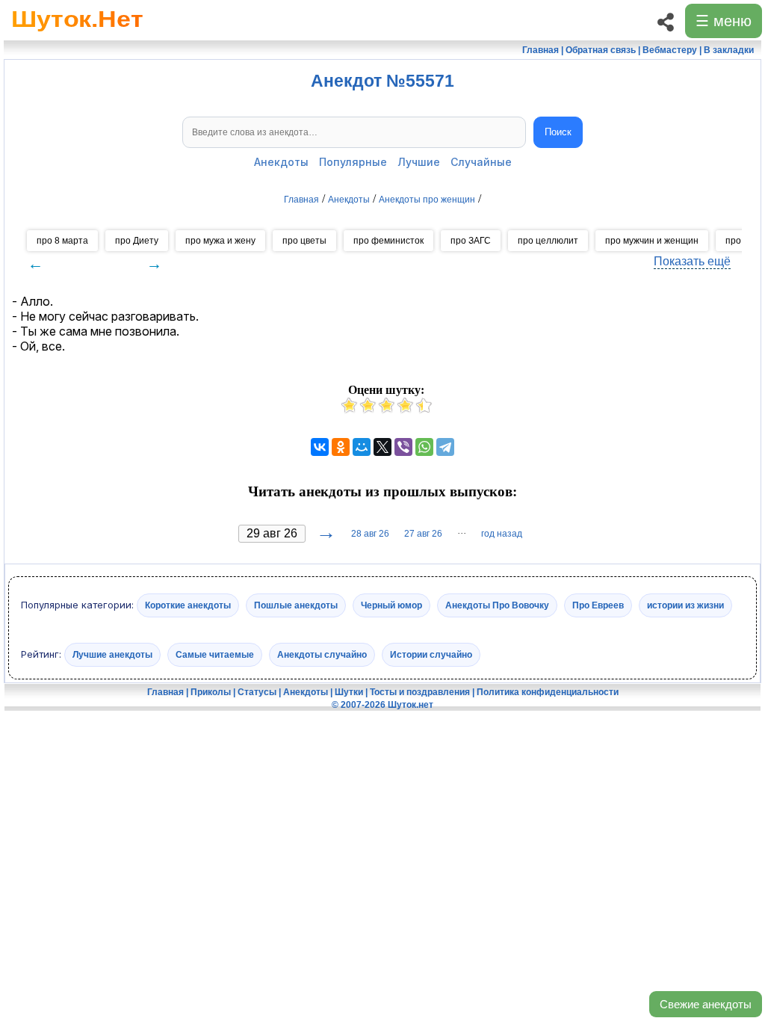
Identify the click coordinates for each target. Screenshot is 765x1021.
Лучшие (418, 161)
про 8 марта (62, 240)
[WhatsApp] (424, 447)
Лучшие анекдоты (112, 654)
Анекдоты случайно (322, 654)
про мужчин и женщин (652, 240)
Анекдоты (281, 161)
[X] (382, 447)
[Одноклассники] (341, 447)
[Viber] (403, 447)
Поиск (558, 132)
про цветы (304, 240)
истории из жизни (685, 605)
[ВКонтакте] (320, 447)
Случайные (481, 161)
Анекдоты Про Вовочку (497, 605)
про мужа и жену (220, 240)
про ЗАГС (470, 240)
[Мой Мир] (362, 447)
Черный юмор (391, 605)
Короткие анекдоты (188, 605)
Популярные (353, 161)
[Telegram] (445, 447)
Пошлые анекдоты (296, 605)
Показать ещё (692, 261)
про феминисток (388, 240)
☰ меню (724, 21)
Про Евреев (598, 605)
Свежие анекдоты (706, 1004)
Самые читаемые (215, 654)
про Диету (136, 240)
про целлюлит (548, 240)
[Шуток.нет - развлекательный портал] (77, 34)
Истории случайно (431, 654)
